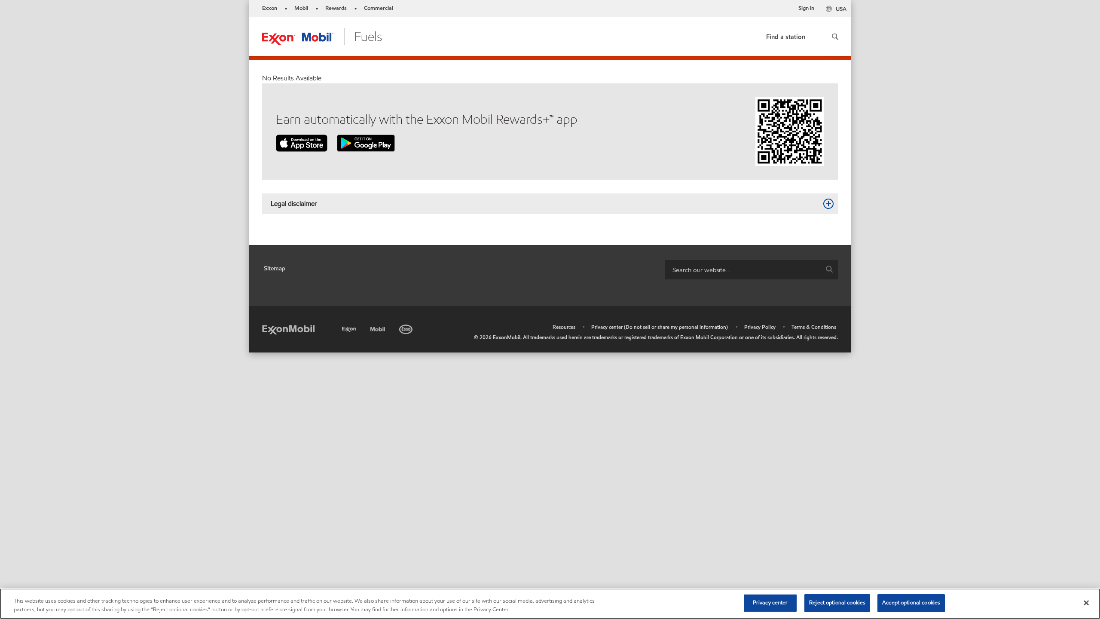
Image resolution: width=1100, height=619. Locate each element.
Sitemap (274, 268)
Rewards (336, 8)
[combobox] (751, 269)
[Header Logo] (322, 35)
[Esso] (406, 327)
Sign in (806, 8)
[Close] (1086, 602)
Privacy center (770, 603)
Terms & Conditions (813, 327)
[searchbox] (743, 269)
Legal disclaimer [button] (294, 203)
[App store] (301, 142)
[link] (785, 35)
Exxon (269, 8)
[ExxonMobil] (288, 329)
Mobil (301, 8)
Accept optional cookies (911, 603)
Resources (564, 327)
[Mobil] (378, 327)
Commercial (378, 8)
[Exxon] (350, 327)
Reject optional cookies (837, 603)
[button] (835, 36)
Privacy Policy (760, 327)
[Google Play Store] (366, 142)
